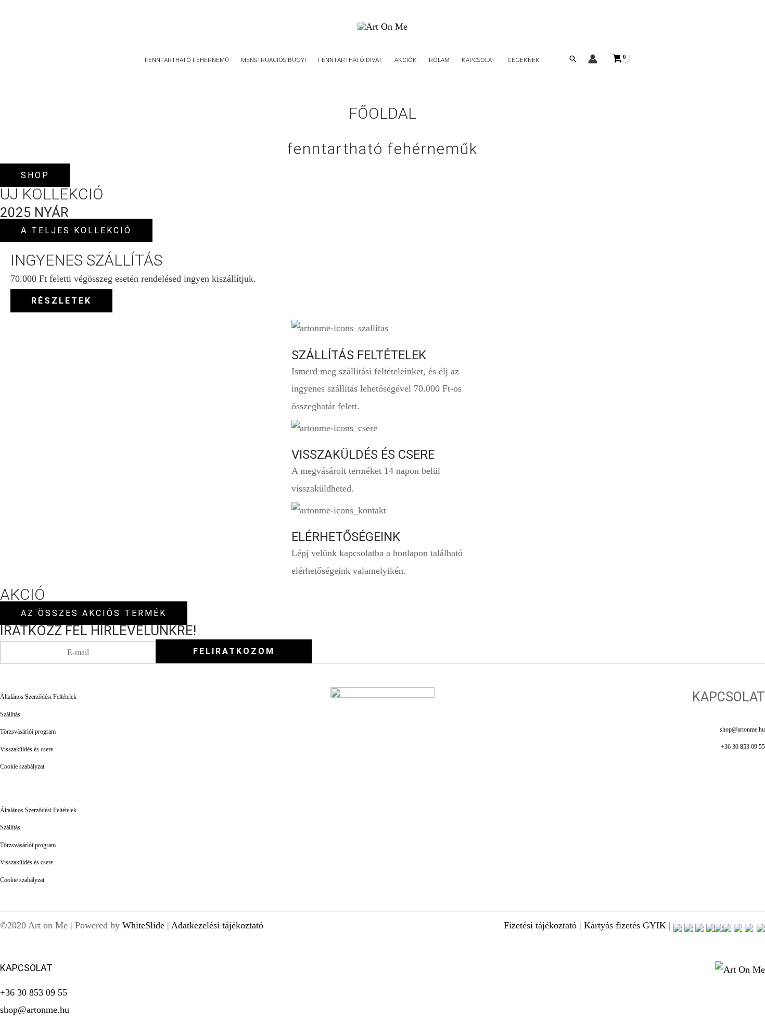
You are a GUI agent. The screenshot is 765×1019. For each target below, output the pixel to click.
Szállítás (10, 714)
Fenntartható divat (350, 60)
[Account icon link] (592, 59)
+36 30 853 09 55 (743, 747)
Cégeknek (523, 60)
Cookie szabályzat (22, 766)
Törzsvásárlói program (28, 731)
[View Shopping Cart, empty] (617, 59)
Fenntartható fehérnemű (187, 60)
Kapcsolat (478, 60)
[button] (573, 59)
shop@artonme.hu (742, 729)
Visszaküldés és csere (26, 749)
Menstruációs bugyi (273, 60)
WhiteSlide (143, 925)
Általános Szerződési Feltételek (38, 697)
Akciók (405, 60)
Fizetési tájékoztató (540, 925)
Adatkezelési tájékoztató (217, 925)
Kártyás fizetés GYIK (625, 925)
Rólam (439, 60)
